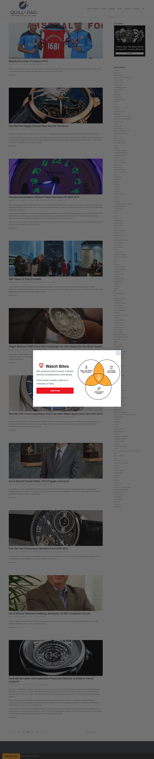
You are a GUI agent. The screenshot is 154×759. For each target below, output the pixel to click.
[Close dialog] (118, 353)
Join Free (55, 390)
